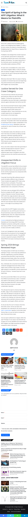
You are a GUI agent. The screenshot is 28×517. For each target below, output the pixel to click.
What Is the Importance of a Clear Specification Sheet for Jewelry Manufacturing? (17, 455)
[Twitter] (7, 330)
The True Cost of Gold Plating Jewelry (11, 467)
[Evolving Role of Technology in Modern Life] (5, 463)
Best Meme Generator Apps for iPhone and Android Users (18, 472)
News (7, 7)
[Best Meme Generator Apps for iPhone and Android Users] (5, 473)
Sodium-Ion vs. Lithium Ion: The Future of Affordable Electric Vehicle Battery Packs (12, 444)
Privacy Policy (17, 509)
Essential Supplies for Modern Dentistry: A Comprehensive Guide (20, 382)
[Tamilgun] (9, 2)
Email (2, 417)
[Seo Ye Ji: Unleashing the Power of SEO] (5, 483)
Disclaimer (23, 509)
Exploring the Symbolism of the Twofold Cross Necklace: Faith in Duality (18, 498)
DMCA (8, 511)
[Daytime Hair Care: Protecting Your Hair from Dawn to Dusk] (21, 360)
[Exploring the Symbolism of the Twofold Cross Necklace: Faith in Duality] (5, 499)
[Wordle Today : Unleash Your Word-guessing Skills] (7, 360)
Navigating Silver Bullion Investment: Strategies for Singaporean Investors (7, 382)
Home (3, 7)
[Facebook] (3, 330)
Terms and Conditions (16, 511)
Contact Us (5, 509)
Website (3, 423)
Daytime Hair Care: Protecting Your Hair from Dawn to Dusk (20, 367)
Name (3, 412)
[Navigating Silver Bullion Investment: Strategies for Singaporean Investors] (7, 375)
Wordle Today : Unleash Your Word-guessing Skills (7, 367)
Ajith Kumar (5, 21)
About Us (11, 509)
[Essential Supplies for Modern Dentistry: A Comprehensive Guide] (21, 375)
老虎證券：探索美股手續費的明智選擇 (9, 477)
